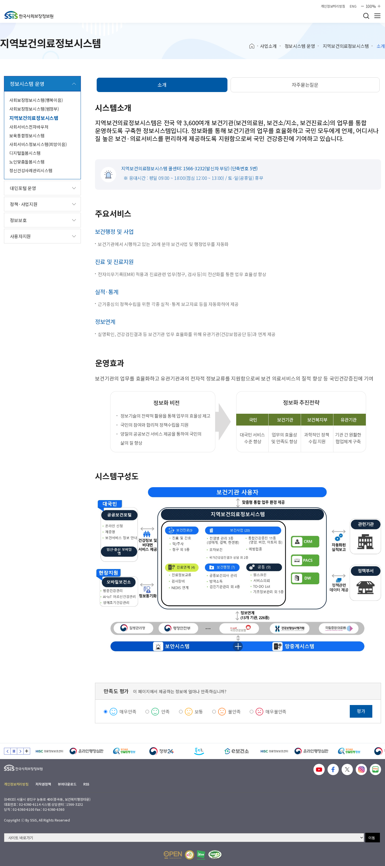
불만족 (234, 711)
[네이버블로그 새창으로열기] (375, 769)
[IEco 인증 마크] (201, 855)
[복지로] (199, 751)
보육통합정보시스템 (27, 135)
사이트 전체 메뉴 (377, 16)
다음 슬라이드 (20, 751)
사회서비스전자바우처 (28, 127)
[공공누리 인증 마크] (172, 855)
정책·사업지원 (23, 204)
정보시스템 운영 (300, 46)
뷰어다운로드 (67, 784)
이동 (371, 837)
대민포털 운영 (23, 188)
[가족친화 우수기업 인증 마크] (189, 855)
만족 (165, 711)
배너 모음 (26, 751)
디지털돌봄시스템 (25, 153)
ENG (353, 6)
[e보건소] (236, 751)
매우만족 (128, 711)
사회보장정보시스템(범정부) (34, 109)
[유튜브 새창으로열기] (319, 769)
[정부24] (161, 751)
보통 (199, 711)
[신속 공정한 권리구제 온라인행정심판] (86, 751)
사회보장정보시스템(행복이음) (36, 100)
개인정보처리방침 (333, 6)
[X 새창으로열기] (347, 769)
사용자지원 (20, 236)
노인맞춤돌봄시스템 (27, 162)
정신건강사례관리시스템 (30, 170)
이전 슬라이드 (7, 751)
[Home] (253, 46)
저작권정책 (43, 784)
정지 (13, 751)
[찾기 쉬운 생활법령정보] (124, 751)
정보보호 (18, 220)
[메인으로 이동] (29, 15)
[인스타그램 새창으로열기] (361, 769)
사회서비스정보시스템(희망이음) (38, 144)
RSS (86, 784)
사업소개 (268, 46)
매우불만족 (275, 711)
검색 (366, 16)
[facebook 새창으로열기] (333, 769)
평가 (361, 711)
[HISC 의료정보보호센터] (49, 751)
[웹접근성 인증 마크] (215, 854)
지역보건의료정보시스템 (346, 46)
